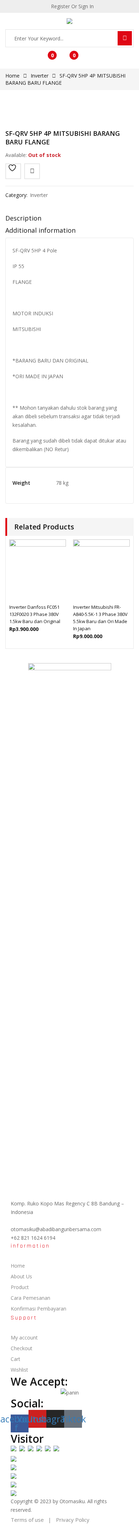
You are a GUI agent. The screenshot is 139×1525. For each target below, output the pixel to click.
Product (20, 1287)
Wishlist (19, 1369)
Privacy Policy (72, 1519)
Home (12, 75)
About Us (21, 1276)
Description (23, 218)
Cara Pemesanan (30, 1297)
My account (24, 1337)
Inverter (39, 75)
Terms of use (27, 1519)
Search (125, 38)
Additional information (40, 230)
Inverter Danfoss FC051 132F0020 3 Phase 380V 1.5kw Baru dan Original (34, 614)
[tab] (69, 220)
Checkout (21, 1348)
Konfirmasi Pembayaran (38, 1308)
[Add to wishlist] (13, 171)
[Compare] (32, 171)
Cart (15, 1359)
